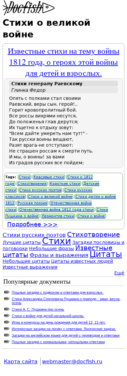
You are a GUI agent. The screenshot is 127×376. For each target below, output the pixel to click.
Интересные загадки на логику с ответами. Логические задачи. (64, 329)
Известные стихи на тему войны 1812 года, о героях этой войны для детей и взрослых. (64, 61)
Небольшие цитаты (26, 261)
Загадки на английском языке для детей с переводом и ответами (66, 335)
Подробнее (32, 224)
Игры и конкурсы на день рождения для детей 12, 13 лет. (59, 322)
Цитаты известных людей (82, 261)
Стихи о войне (91, 216)
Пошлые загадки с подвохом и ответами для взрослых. (58, 292)
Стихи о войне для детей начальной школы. (48, 316)
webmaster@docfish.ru (72, 361)
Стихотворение (93, 234)
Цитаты (106, 254)
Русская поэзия (32, 203)
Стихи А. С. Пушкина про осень (38, 309)
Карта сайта (20, 361)
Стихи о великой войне (50, 197)
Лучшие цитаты (22, 242)
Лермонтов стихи (58, 216)
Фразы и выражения (59, 255)
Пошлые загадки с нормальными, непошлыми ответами (58, 342)
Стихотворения (32, 183)
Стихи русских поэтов (40, 190)
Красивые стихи (49, 177)
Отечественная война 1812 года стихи (56, 210)
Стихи (24, 177)
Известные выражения (30, 267)
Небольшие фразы (51, 248)
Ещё (119, 272)
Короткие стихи (65, 183)
